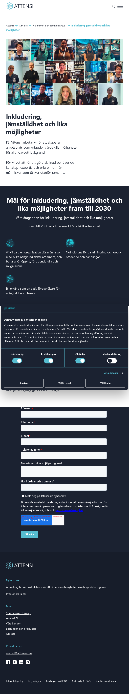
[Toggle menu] (120, 6)
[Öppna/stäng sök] (113, 6)
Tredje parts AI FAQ (56, 681)
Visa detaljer (111, 373)
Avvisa (24, 383)
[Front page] (19, 9)
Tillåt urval (64, 383)
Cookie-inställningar (106, 681)
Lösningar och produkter (21, 629)
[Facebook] (8, 662)
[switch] (48, 360)
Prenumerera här (16, 594)
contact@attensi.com (19, 653)
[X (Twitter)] (15, 662)
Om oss (10, 634)
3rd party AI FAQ (81, 681)
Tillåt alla (105, 383)
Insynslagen (34, 681)
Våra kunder (13, 623)
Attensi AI (12, 618)
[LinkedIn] (21, 662)
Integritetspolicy (14, 681)
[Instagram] (28, 662)
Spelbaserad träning (18, 613)
